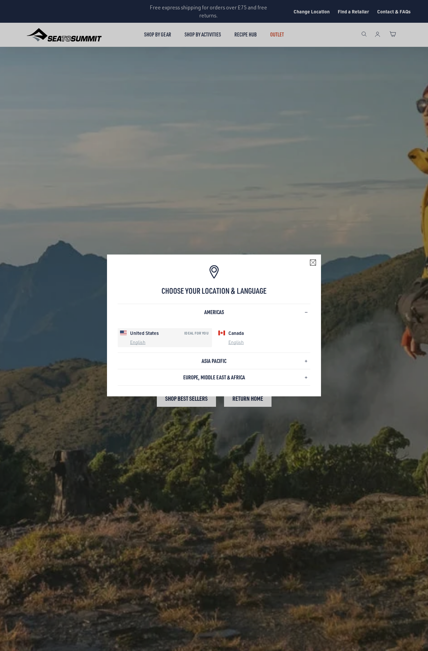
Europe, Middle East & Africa (214, 377)
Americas (214, 311)
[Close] (313, 262)
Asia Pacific (214, 360)
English (137, 342)
